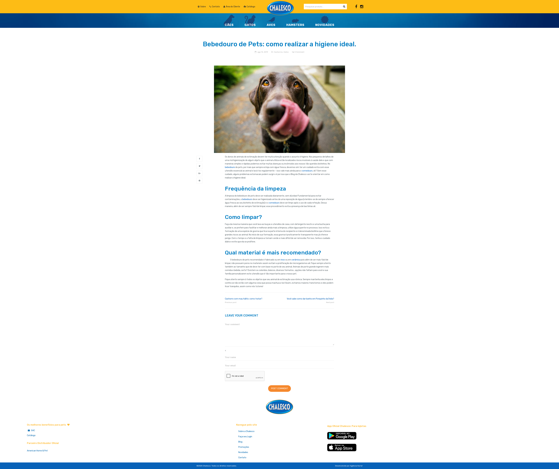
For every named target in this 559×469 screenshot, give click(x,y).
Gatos (286, 52)
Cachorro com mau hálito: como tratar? (243, 299)
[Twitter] (199, 166)
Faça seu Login (245, 436)
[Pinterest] (199, 181)
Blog (240, 442)
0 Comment (299, 52)
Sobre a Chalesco (246, 431)
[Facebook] (356, 6)
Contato (242, 457)
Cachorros (278, 52)
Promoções (243, 447)
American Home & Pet (37, 450)
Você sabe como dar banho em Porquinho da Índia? (310, 299)
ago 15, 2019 (263, 52)
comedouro (307, 171)
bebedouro (230, 167)
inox (283, 260)
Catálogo (31, 435)
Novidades (243, 452)
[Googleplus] (199, 173)
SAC (33, 430)
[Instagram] (361, 6)
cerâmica (296, 260)
